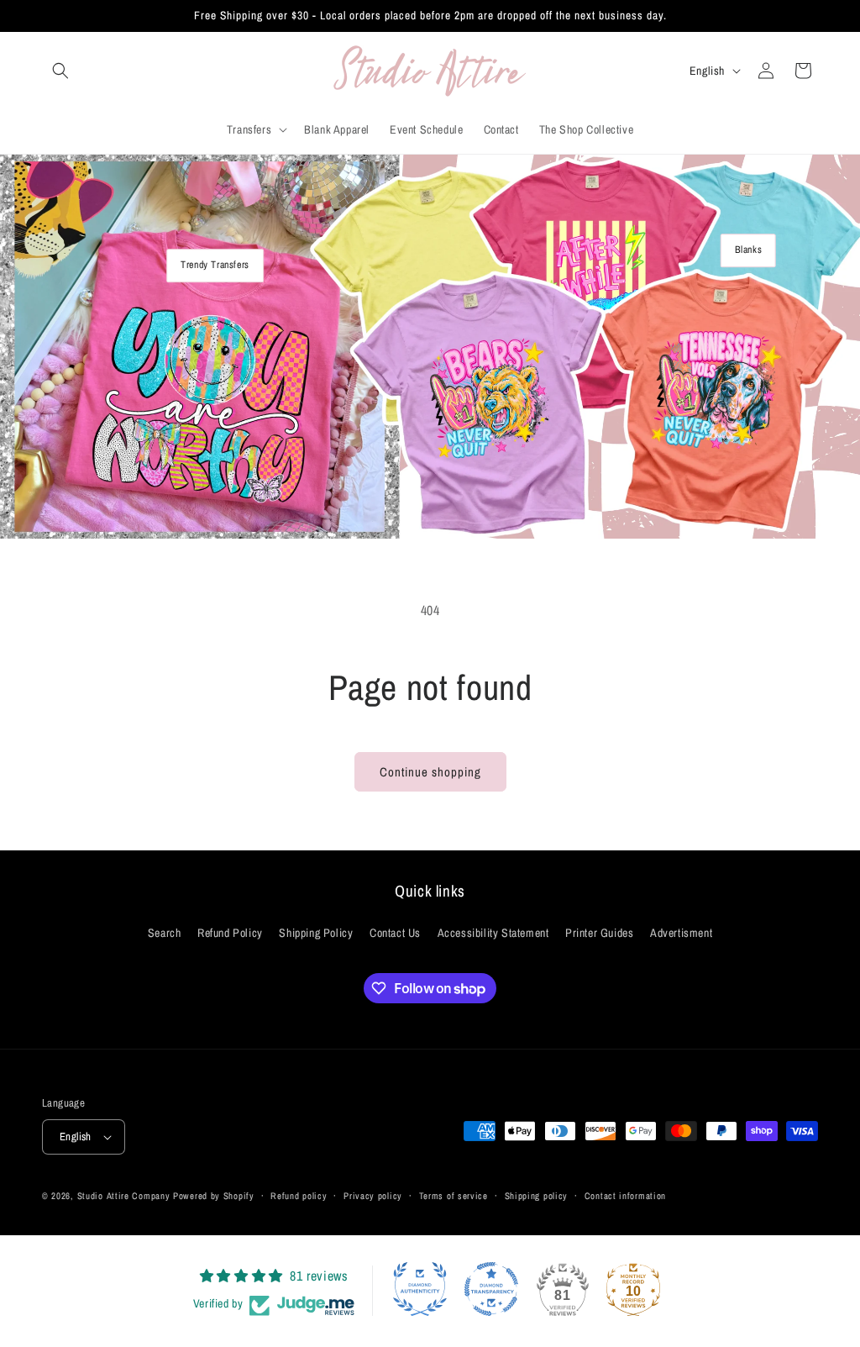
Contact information (625, 1196)
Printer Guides (599, 932)
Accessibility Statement (493, 932)
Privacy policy (372, 1196)
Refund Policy (230, 932)
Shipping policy (537, 1196)
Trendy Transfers (215, 264)
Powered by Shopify (213, 1196)
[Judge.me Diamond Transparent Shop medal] (491, 1289)
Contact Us (395, 932)
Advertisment (681, 932)
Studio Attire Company (123, 1196)
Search (164, 932)
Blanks (749, 249)
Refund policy (298, 1196)
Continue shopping (430, 772)
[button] (60, 70)
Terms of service (453, 1196)
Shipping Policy (316, 932)
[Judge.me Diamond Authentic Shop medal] (420, 1289)
